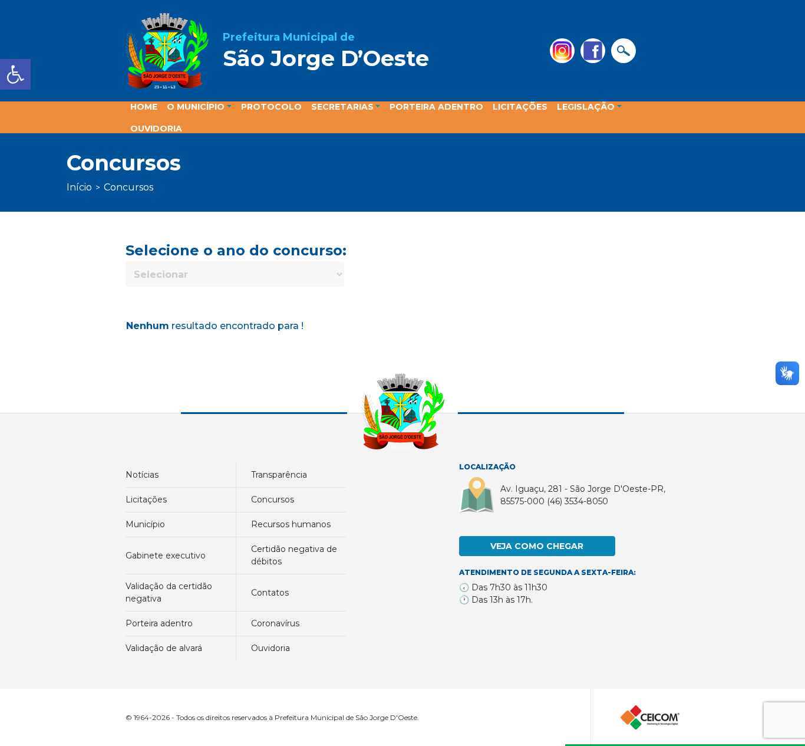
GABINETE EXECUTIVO (166, 555)
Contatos (270, 592)
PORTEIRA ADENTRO (159, 623)
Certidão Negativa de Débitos (294, 555)
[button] (15, 74)
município (145, 524)
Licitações (146, 499)
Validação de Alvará (164, 648)
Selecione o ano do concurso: (236, 250)
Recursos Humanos (291, 524)
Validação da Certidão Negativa (169, 592)
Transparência (279, 474)
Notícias (142, 474)
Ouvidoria (270, 648)
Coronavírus (275, 623)
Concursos (272, 499)
